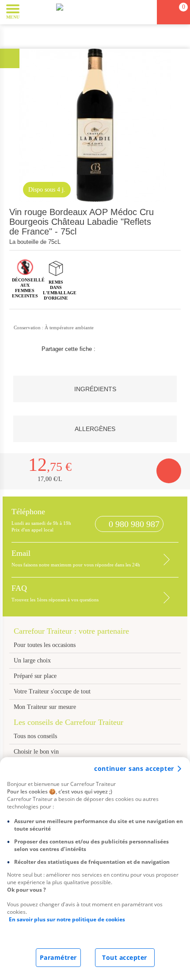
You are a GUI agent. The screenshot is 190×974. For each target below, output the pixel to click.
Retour (9, 58)
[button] (33, 11)
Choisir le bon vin (36, 751)
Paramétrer (58, 957)
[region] (95, 865)
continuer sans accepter (134, 768)
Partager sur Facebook (108, 349)
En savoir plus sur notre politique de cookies (67, 919)
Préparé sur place (35, 676)
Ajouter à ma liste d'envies (173, 235)
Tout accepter (124, 957)
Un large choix (32, 660)
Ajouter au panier (168, 470)
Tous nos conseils (36, 736)
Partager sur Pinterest (126, 349)
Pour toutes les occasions (45, 645)
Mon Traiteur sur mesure (45, 707)
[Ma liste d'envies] (146, 12)
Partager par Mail (143, 349)
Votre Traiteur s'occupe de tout (52, 691)
